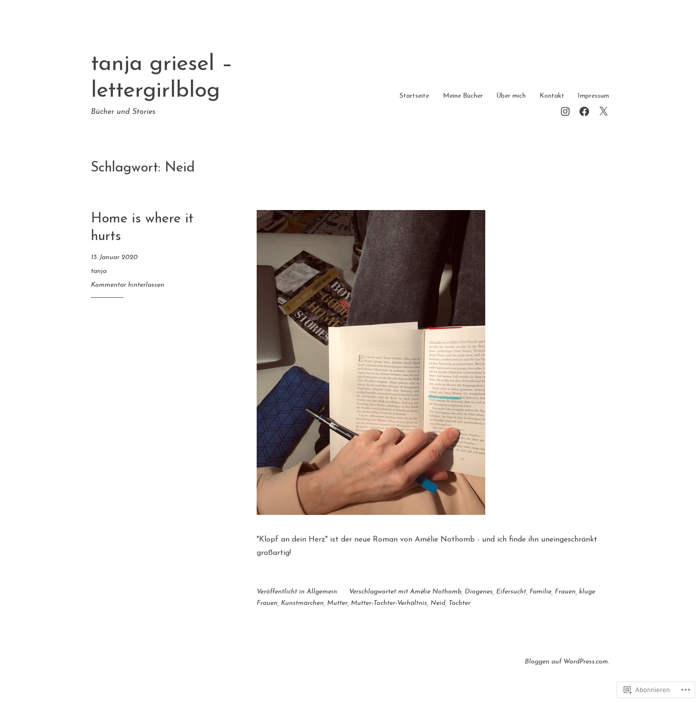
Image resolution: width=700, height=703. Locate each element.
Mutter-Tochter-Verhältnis (389, 603)
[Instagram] (565, 110)
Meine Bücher (463, 96)
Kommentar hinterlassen (127, 285)
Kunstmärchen (302, 603)
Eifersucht (511, 591)
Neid (437, 603)
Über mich (511, 96)
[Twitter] (603, 110)
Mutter (337, 603)
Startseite (414, 96)
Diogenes (479, 591)
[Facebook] (584, 110)
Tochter (459, 603)
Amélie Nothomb (435, 591)
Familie (540, 591)
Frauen (565, 591)
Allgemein (322, 591)
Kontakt (552, 96)
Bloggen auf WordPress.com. (567, 661)
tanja (99, 271)
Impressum (593, 96)
